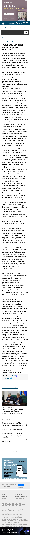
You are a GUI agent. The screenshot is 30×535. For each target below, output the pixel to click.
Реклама (4, 498)
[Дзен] (9, 504)
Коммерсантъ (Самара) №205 (10, 388)
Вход (20, 23)
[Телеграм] (3, 504)
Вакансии (4, 500)
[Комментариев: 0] (7, 41)
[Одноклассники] (13, 504)
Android (17, 493)
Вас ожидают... (9, 530)
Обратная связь (19, 494)
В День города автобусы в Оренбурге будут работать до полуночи (15, 436)
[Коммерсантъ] (3, 23)
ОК (26, 32)
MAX (13, 376)
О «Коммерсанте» (7, 493)
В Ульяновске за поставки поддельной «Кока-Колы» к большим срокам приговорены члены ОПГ (15, 432)
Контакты (4, 496)
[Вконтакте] (6, 504)
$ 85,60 (5, 27)
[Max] (20, 504)
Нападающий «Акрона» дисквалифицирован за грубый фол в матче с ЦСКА (15, 440)
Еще (3, 444)
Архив (3, 494)
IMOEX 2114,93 (22, 27)
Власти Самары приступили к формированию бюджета (12, 410)
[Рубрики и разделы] (26, 23)
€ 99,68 (10, 27)
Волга (3, 37)
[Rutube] (16, 504)
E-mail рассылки (19, 498)
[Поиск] (23, 23)
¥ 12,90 (15, 27)
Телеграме (6, 378)
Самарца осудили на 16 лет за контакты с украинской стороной (14, 424)
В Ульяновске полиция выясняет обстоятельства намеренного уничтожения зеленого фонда (14, 428)
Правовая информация (21, 496)
